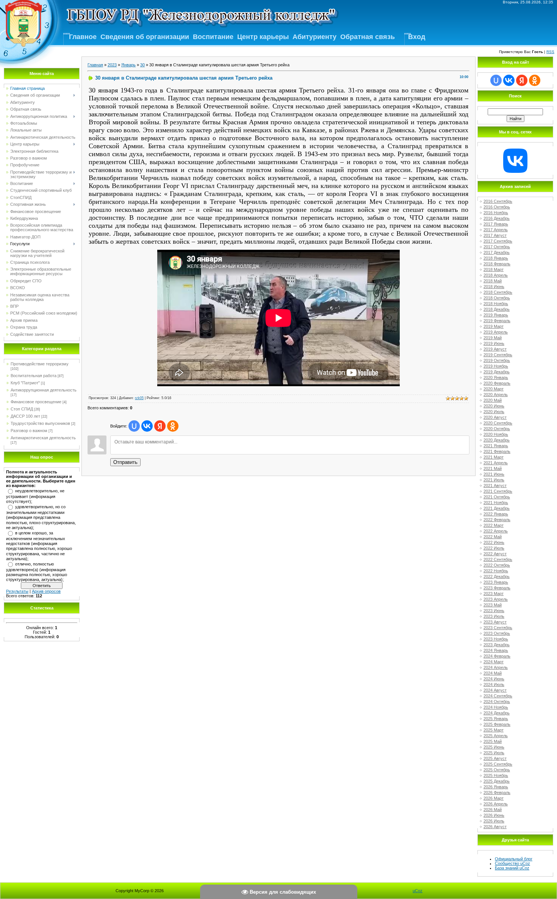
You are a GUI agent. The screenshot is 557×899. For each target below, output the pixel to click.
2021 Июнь (493, 474)
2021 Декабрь (496, 508)
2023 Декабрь (496, 644)
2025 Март (493, 730)
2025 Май (492, 741)
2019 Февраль (496, 320)
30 (142, 65)
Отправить (125, 462)
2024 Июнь (493, 679)
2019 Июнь (493, 343)
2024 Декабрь (496, 713)
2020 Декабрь (496, 440)
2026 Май (492, 809)
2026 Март (493, 798)
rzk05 (139, 398)
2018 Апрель (495, 275)
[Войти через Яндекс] (160, 426)
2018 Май (492, 281)
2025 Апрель (495, 735)
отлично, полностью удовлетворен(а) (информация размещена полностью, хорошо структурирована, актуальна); (36, 572)
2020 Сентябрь (497, 423)
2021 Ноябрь (495, 502)
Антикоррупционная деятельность (44, 390)
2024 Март (493, 661)
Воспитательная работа (33, 375)
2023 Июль (493, 616)
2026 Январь (495, 787)
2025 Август (495, 758)
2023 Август (495, 622)
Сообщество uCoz (512, 863)
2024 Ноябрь (495, 707)
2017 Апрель (495, 229)
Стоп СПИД (22, 409)
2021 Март (493, 457)
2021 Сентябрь (497, 491)
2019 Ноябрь (495, 366)
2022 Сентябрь (497, 559)
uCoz (417, 890)
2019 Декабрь (496, 372)
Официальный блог (513, 859)
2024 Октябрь (496, 701)
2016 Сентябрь (497, 201)
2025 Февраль (496, 724)
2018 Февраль (496, 264)
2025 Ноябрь (495, 775)
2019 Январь (495, 315)
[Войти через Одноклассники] (172, 426)
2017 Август (495, 235)
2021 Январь (495, 445)
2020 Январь (495, 377)
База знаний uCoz (512, 868)
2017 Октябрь (496, 246)
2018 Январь (495, 258)
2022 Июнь (493, 542)
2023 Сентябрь (497, 627)
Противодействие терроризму (40, 364)
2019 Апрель (495, 332)
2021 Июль (493, 480)
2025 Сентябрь (497, 764)
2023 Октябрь (496, 633)
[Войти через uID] (134, 426)
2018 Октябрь (496, 298)
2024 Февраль (496, 656)
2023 (112, 65)
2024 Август (495, 690)
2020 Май (492, 400)
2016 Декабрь (496, 218)
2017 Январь (495, 224)
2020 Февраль (496, 383)
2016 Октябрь (496, 207)
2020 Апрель (495, 394)
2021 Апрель (495, 462)
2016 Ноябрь (495, 212)
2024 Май (492, 673)
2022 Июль (493, 548)
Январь (128, 65)
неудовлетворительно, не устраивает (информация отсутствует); (35, 496)
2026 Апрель (495, 804)
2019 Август (495, 349)
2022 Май (492, 536)
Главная (95, 65)
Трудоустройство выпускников (40, 423)
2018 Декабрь (496, 309)
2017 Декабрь (496, 252)
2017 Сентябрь (497, 241)
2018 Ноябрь (495, 303)
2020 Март (493, 389)
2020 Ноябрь (495, 434)
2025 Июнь (493, 747)
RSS (550, 52)
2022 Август (495, 553)
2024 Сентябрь (497, 696)
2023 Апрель (495, 599)
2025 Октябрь (496, 769)
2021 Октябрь (496, 497)
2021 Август (495, 485)
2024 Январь (495, 650)
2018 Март (493, 269)
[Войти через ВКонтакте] (147, 426)
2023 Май (492, 605)
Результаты (17, 591)
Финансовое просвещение (36, 401)
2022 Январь (495, 514)
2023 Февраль (496, 588)
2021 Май (492, 468)
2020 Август (495, 417)
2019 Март (493, 326)
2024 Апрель (495, 667)
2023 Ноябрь (495, 639)
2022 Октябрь (496, 565)
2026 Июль (493, 821)
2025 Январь (495, 718)
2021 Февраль (496, 451)
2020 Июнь (493, 406)
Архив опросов (46, 591)
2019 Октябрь (496, 360)
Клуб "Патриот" (25, 383)
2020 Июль (493, 411)
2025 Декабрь (496, 781)
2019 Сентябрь (497, 354)
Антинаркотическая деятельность (43, 437)
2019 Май (492, 337)
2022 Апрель (495, 531)
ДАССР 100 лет (25, 416)
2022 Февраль (496, 519)
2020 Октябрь (496, 428)
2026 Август (495, 826)
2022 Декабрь (496, 576)
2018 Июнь (493, 286)
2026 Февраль (496, 792)
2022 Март (493, 525)
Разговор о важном (29, 430)
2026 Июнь (493, 815)
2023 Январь (495, 582)
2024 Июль (493, 684)
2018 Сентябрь (497, 292)
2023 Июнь (493, 610)
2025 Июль (493, 752)
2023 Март (493, 593)
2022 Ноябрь (495, 571)
